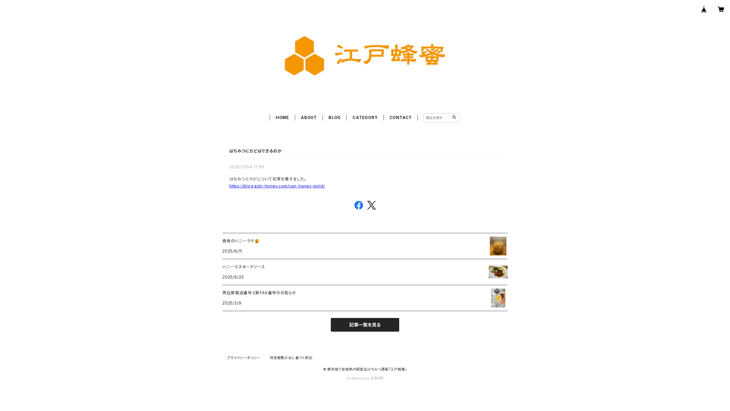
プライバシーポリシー (244, 358)
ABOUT (309, 117)
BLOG (334, 117)
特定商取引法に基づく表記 (291, 358)
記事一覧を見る (365, 325)
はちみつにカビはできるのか (255, 150)
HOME (282, 117)
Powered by (359, 378)
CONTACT (401, 117)
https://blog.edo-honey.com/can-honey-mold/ (277, 186)
